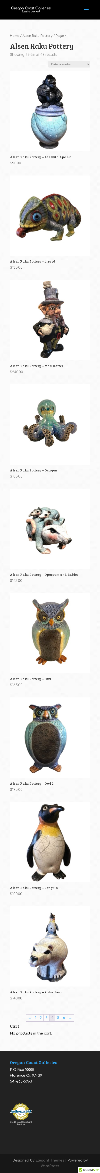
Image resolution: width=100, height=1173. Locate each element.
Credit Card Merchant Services (21, 1123)
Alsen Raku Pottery (37, 36)
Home (14, 36)
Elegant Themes (49, 1160)
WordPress (50, 1166)
